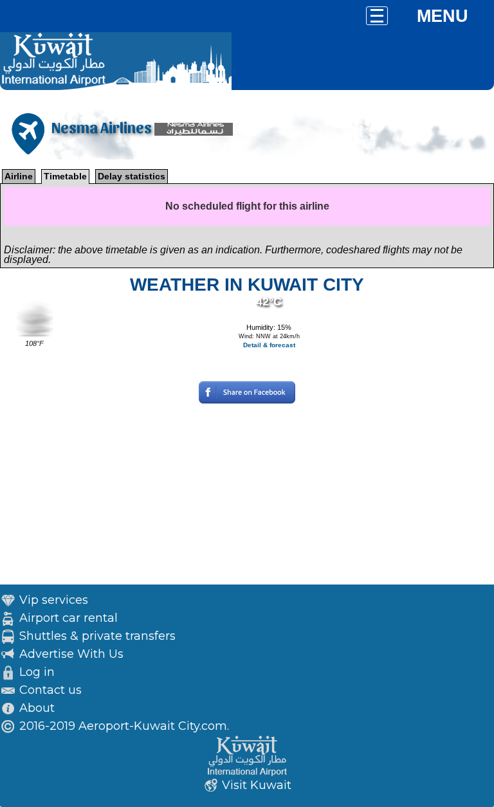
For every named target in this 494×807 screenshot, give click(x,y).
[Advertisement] (247, 494)
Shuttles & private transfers (97, 636)
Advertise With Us (71, 654)
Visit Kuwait (256, 785)
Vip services (53, 600)
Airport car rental (68, 618)
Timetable (65, 176)
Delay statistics (131, 176)
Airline (19, 176)
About (37, 708)
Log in (37, 672)
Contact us (50, 690)
